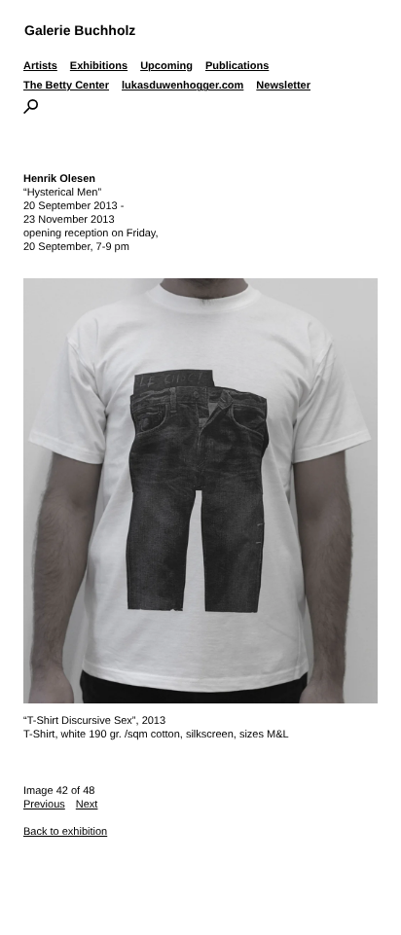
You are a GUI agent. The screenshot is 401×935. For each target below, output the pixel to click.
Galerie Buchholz (79, 30)
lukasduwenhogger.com (182, 85)
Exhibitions (99, 66)
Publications (237, 66)
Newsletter (283, 85)
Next (87, 804)
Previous (44, 804)
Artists (40, 66)
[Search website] (30, 110)
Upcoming (166, 66)
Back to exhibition (65, 832)
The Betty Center (66, 85)
